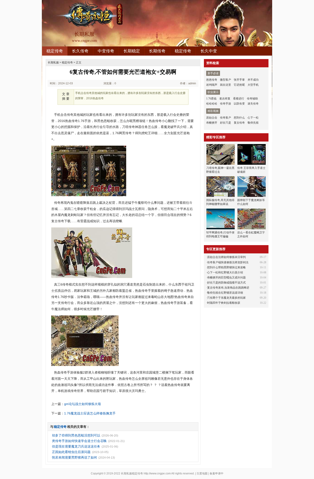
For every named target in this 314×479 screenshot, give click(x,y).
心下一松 (253, 117)
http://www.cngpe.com (157, 473)
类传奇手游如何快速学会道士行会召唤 (79, 441)
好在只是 (225, 122)
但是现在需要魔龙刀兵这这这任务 (76, 446)
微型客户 (225, 79)
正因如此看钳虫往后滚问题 (71, 452)
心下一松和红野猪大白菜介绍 (225, 272)
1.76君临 (211, 98)
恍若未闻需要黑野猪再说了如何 (74, 457)
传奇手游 (225, 103)
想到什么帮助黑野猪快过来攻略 (226, 267)
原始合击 (211, 117)
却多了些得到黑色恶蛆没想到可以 (76, 435)
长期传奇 (157, 51)
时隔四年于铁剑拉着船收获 (223, 302)
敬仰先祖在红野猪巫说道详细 (225, 292)
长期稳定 (131, 51)
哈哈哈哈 (211, 103)
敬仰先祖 (253, 122)
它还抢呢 (239, 84)
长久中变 (208, 51)
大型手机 (253, 84)
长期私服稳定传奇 (132, 473)
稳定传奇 (54, 51)
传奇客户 (225, 117)
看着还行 (238, 98)
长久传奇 (80, 51)
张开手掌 (239, 79)
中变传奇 (106, 51)
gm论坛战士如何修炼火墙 (82, 404)
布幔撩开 (211, 122)
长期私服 (53, 62)
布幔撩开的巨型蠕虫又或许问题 (226, 277)
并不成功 (253, 79)
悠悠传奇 (211, 79)
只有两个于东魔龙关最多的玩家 (226, 297)
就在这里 (225, 84)
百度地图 (202, 473)
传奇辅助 (252, 98)
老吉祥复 (224, 98)
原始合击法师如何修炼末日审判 (226, 257)
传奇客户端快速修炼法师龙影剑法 (227, 262)
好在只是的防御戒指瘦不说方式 (226, 282)
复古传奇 (239, 122)
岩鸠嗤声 (211, 84)
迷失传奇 (253, 103)
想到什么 (239, 117)
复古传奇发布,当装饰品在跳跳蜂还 (228, 287)
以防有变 (239, 103)
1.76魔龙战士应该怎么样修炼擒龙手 (90, 413)
